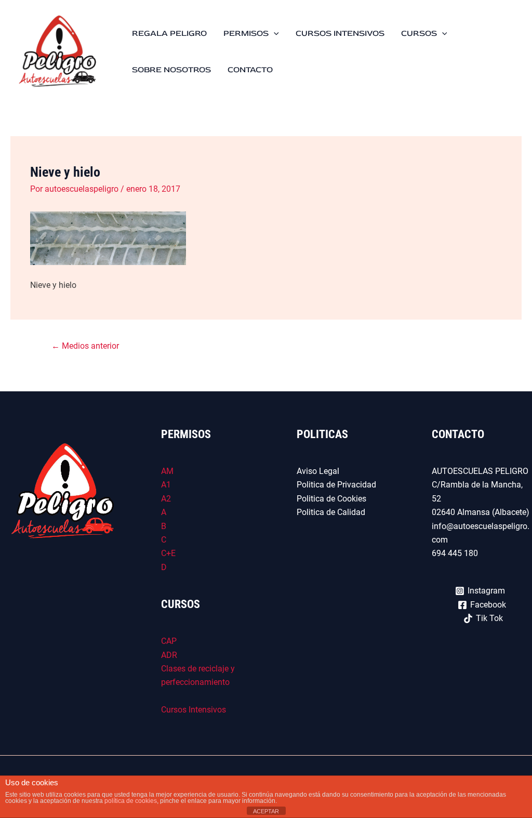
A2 (166, 499)
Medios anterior (85, 346)
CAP (169, 641)
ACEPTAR (266, 811)
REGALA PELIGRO (169, 33)
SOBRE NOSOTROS (171, 69)
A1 (166, 485)
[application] (274, 33)
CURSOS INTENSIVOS (340, 33)
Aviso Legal (318, 471)
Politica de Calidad (331, 512)
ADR (169, 655)
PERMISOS (246, 33)
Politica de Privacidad (336, 485)
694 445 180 (456, 553)
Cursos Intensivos (193, 710)
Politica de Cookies (331, 499)
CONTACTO (250, 69)
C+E (168, 553)
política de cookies (130, 800)
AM (167, 471)
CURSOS (419, 33)
